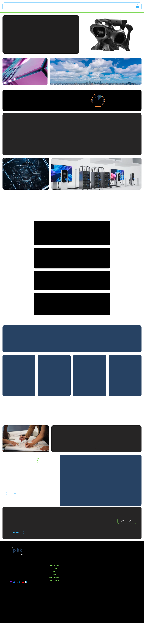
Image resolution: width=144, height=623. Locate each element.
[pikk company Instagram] (11, 582)
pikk (15, 6)
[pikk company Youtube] (23, 582)
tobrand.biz (96, 445)
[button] (81, 6)
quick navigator (104, 560)
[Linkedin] (20, 582)
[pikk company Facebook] (14, 582)
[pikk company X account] (17, 582)
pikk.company (83, 547)
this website (54, 560)
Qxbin (97, 231)
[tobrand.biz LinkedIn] (26, 582)
